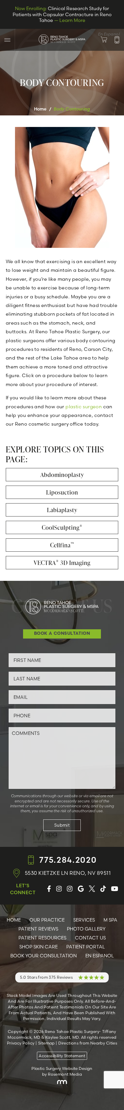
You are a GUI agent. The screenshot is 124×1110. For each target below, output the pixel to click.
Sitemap (46, 1043)
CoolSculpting (62, 527)
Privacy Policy (21, 1043)
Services (84, 920)
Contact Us (90, 938)
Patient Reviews (38, 929)
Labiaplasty (62, 510)
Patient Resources (42, 938)
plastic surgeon (83, 406)
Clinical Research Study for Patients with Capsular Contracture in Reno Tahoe (62, 14)
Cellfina (62, 545)
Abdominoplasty (62, 475)
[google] (81, 888)
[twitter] (92, 888)
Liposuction (62, 492)
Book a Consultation (62, 634)
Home (40, 109)
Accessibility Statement (62, 1055)
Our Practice (47, 920)
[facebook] (49, 888)
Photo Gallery (86, 929)
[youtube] (114, 888)
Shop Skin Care (38, 947)
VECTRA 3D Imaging (62, 562)
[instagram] (59, 888)
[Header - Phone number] (117, 39)
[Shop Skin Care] (107, 40)
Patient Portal (85, 947)
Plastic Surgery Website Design (62, 1068)
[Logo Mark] (62, 39)
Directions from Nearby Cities (87, 1043)
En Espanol (99, 956)
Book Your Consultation (43, 956)
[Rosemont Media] (62, 1082)
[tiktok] (103, 888)
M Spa (110, 920)
